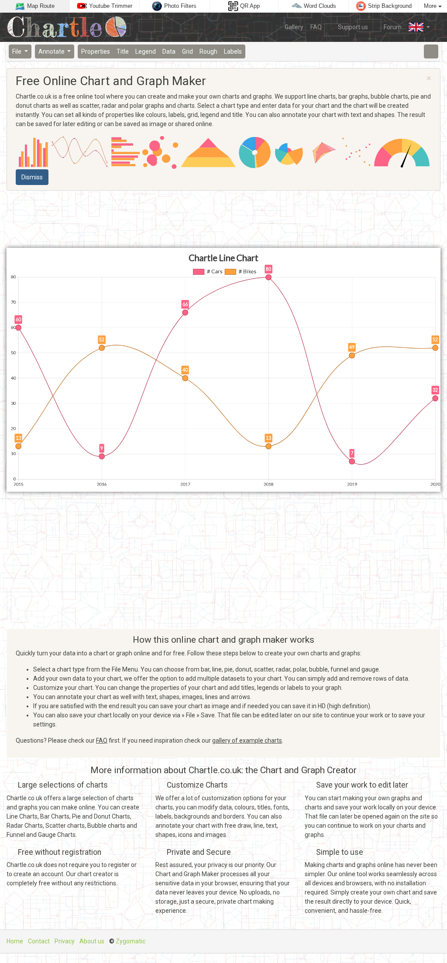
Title (123, 51)
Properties (95, 51)
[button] (419, 27)
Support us (352, 27)
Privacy (65, 941)
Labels (233, 51)
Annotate (52, 51)
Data (168, 51)
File (17, 51)
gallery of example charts (247, 740)
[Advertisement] (223, 219)
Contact (39, 941)
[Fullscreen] (431, 51)
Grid (187, 51)
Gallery (294, 27)
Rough (208, 51)
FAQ (316, 27)
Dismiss (32, 177)
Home (15, 941)
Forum (392, 27)
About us (91, 941)
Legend (145, 51)
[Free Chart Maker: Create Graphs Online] (70, 27)
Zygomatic (130, 941)
